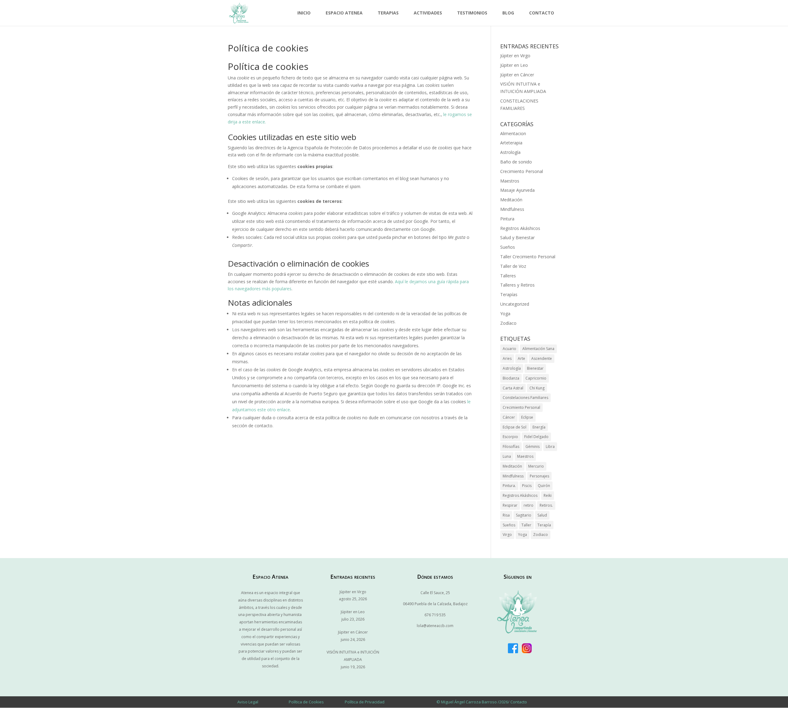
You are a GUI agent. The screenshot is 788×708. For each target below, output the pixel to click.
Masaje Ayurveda (517, 190)
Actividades (428, 13)
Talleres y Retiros (517, 285)
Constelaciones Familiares (525, 397)
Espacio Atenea (344, 13)
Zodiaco (540, 534)
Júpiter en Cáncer (517, 75)
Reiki (548, 495)
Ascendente (541, 358)
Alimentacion (513, 133)
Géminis (532, 446)
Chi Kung (537, 388)
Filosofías (511, 446)
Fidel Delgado (536, 436)
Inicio (304, 13)
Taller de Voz (513, 266)
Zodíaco (508, 323)
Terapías (508, 294)
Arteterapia (511, 143)
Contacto (541, 13)
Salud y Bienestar (517, 237)
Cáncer (509, 417)
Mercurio (536, 466)
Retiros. (546, 505)
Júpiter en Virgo (515, 55)
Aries (507, 358)
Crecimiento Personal (521, 171)
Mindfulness (512, 209)
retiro (528, 505)
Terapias (388, 13)
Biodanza (511, 378)
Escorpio (510, 436)
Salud (542, 515)
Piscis (527, 485)
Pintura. (509, 485)
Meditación (511, 200)
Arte (521, 358)
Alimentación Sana (538, 348)
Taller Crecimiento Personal (527, 256)
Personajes (539, 476)
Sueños (507, 247)
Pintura (507, 219)
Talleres (508, 276)
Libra (550, 446)
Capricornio (535, 378)
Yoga (505, 313)
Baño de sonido (516, 162)
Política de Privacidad (364, 702)
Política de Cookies (306, 702)
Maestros (509, 181)
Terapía (544, 525)
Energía (539, 427)
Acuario (509, 348)
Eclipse (527, 417)
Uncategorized (514, 304)
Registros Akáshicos (520, 228)
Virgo (507, 534)
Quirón (544, 485)
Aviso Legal (247, 702)
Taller (526, 525)
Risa (506, 515)
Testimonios (472, 13)
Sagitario (523, 515)
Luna (507, 456)
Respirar (510, 505)
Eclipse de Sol (514, 427)
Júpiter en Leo (514, 65)
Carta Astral (513, 388)
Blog (508, 13)
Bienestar (535, 368)
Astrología (510, 152)
